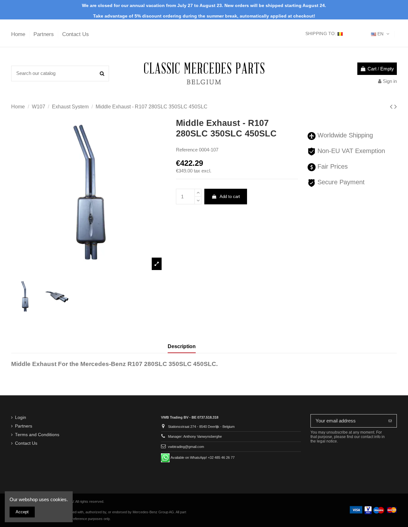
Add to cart (230, 196)
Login (20, 417)
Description (182, 346)
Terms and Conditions (37, 434)
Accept (22, 511)
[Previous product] (392, 107)
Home (19, 34)
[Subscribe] (390, 421)
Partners (44, 34)
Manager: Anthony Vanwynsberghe (195, 436)
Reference (187, 149)
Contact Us (75, 34)
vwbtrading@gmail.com (186, 447)
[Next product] (395, 107)
